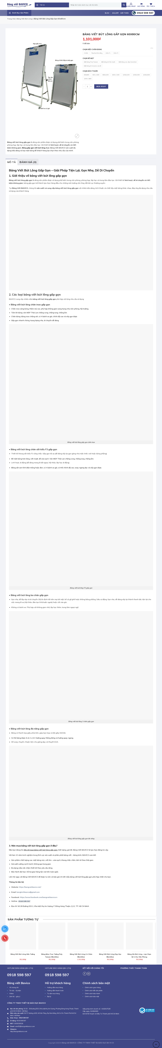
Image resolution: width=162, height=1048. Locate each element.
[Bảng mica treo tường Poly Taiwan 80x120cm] (51, 936)
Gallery (115, 13)
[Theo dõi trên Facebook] (85, 973)
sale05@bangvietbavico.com (25, 1026)
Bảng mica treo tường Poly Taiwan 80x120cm (51, 955)
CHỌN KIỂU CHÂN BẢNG (92, 49)
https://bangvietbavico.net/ (30, 887)
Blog (107, 13)
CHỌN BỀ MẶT (88, 58)
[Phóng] (77, 136)
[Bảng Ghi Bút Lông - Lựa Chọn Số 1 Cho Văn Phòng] (139, 936)
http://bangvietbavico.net (18, 1031)
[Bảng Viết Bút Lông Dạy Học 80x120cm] (110, 936)
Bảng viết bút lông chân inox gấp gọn (30, 304)
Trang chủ (11, 19)
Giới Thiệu (124, 13)
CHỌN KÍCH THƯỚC (90, 71)
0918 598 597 (24, 901)
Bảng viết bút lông (24, 19)
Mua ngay (101, 86)
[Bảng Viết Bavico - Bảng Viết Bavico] (19, 5)
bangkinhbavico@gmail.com (28, 892)
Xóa (151, 48)
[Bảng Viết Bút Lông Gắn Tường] (22, 936)
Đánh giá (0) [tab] (28, 162)
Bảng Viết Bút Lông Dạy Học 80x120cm (110, 955)
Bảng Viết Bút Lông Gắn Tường (23, 954)
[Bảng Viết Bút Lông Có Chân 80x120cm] (81, 936)
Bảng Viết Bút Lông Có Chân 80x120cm (81, 955)
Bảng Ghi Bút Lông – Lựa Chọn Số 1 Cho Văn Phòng (139, 955)
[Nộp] (123, 5)
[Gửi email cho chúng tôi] (88, 973)
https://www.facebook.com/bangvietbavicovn (38, 897)
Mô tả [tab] (11, 162)
